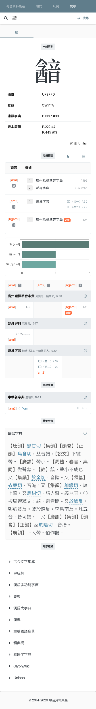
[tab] (16, 32)
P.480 (83, 408)
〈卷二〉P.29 (79, 207)
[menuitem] (48, 562)
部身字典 (42, 188)
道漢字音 (42, 202)
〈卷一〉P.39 (79, 201)
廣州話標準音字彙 (49, 181)
